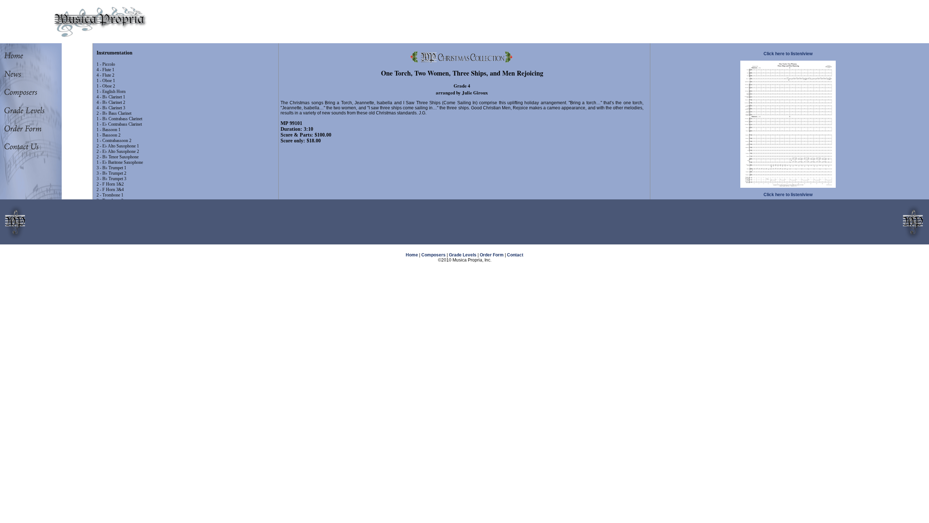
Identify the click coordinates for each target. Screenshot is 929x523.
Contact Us (27, 147)
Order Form (27, 128)
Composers (27, 92)
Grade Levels (27, 110)
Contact (515, 255)
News (27, 74)
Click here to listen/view (788, 53)
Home (27, 56)
